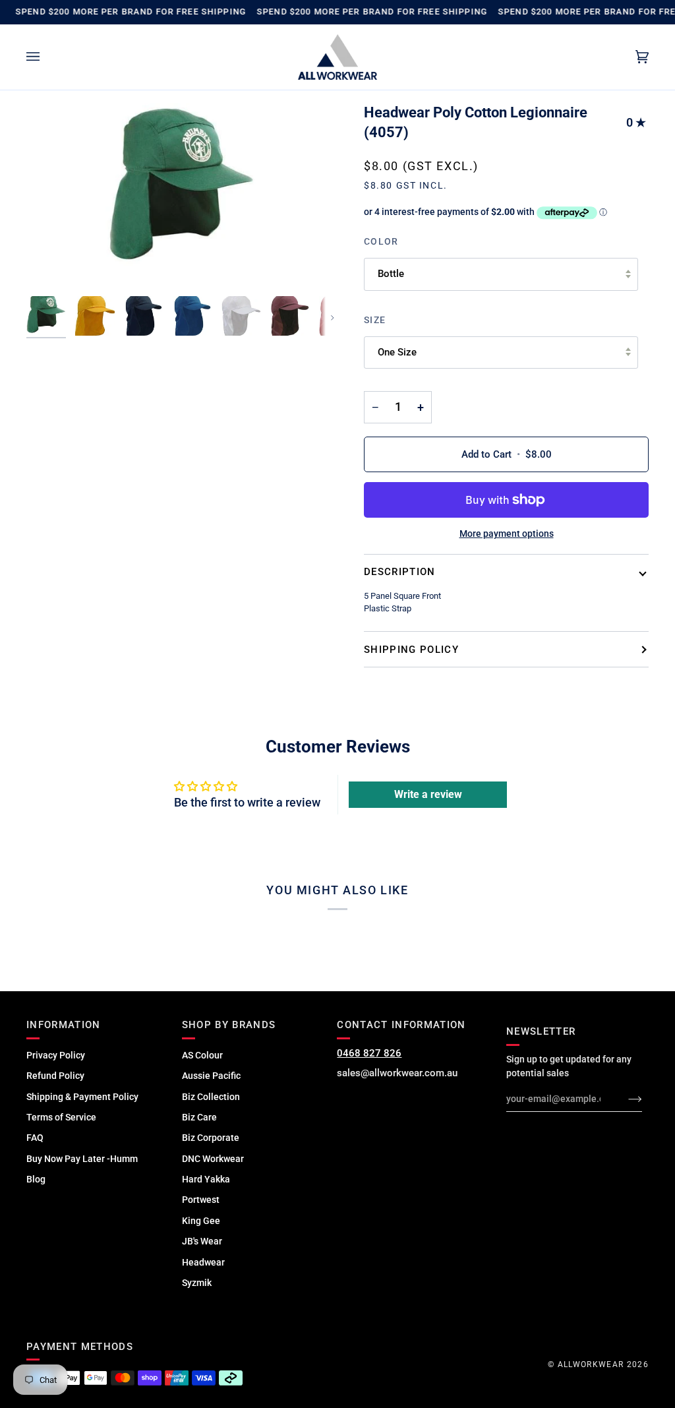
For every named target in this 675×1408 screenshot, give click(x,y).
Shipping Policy (411, 650)
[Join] (624, 1098)
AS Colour (202, 1055)
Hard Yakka (206, 1179)
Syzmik (197, 1282)
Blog (35, 1179)
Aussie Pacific (211, 1075)
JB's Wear (202, 1241)
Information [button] (63, 1025)
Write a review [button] (428, 794)
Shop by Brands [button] (229, 1025)
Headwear (203, 1262)
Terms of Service (61, 1117)
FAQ (35, 1137)
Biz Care (199, 1117)
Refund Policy (55, 1075)
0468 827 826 (369, 1053)
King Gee (201, 1220)
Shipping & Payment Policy (82, 1096)
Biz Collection (211, 1096)
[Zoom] (182, 196)
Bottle (391, 274)
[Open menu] (46, 57)
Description (400, 572)
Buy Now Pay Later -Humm (82, 1158)
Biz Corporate (210, 1137)
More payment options (506, 533)
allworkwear (591, 1364)
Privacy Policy (55, 1055)
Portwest (201, 1199)
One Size (397, 352)
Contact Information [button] (401, 1025)
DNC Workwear (213, 1158)
